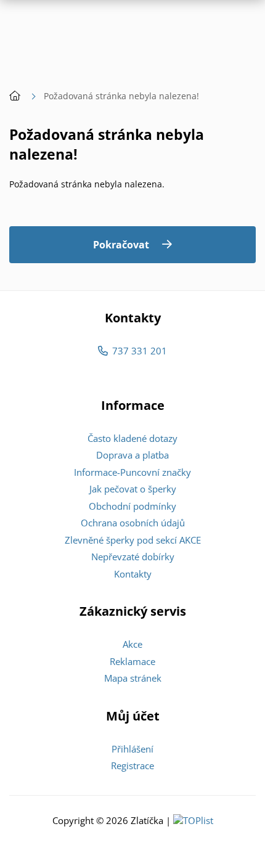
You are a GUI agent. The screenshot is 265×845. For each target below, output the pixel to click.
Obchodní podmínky (132, 506)
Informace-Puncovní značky (132, 472)
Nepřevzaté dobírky (132, 556)
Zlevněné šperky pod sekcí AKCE (133, 540)
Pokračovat (121, 244)
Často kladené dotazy (132, 438)
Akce (132, 644)
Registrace (132, 765)
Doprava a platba (132, 455)
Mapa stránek (132, 678)
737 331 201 (139, 351)
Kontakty (133, 574)
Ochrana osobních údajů (133, 522)
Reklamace (132, 661)
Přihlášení (132, 749)
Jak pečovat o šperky (132, 489)
